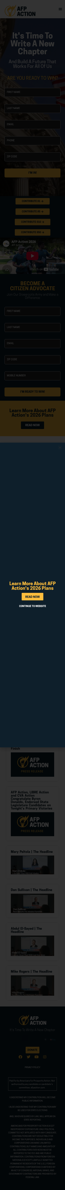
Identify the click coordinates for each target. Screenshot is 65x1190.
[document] (32, 595)
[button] (60, 447)
